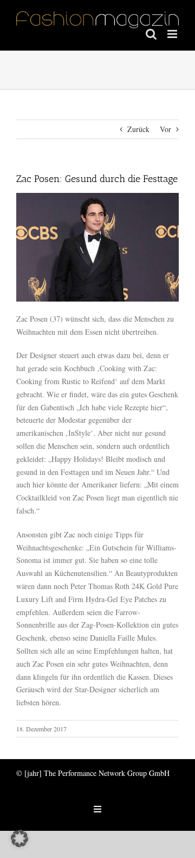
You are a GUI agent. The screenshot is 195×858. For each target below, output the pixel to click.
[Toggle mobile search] (151, 34)
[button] (19, 838)
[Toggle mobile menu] (173, 34)
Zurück (138, 129)
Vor (165, 129)
